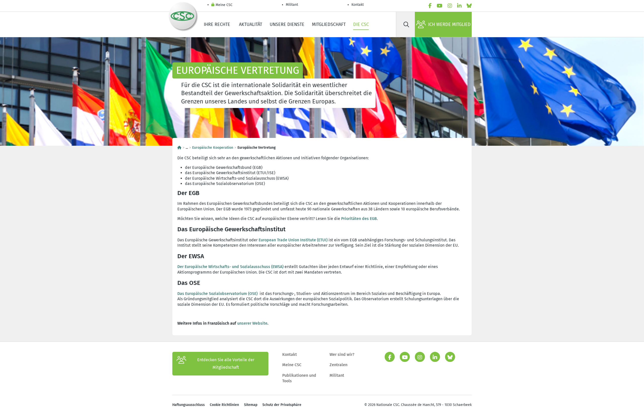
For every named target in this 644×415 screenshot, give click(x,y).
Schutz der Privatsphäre (281, 405)
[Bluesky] (469, 6)
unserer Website (252, 323)
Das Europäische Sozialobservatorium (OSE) (217, 293)
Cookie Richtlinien (224, 405)
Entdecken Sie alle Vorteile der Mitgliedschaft (225, 363)
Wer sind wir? (342, 354)
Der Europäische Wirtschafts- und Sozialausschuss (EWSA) (230, 266)
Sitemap (250, 405)
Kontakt (358, 5)
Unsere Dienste (287, 24)
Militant (292, 5)
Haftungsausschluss (188, 405)
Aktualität (250, 24)
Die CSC (361, 24)
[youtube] (439, 6)
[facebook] (430, 6)
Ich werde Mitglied (449, 24)
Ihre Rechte (217, 24)
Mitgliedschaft (329, 24)
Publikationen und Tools (299, 378)
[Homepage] (179, 147)
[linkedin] (459, 6)
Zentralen (338, 364)
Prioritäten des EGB (359, 218)
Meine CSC (224, 5)
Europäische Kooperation (212, 147)
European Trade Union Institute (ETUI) (293, 240)
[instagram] (450, 6)
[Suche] (406, 24)
